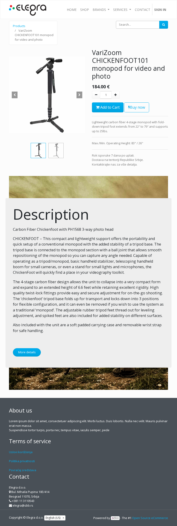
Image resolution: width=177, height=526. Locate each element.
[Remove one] (96, 95)
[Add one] (115, 95)
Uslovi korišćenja (20, 452)
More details (27, 352)
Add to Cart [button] (109, 107)
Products (19, 26)
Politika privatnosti (22, 461)
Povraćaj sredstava (22, 470)
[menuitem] (71, 9)
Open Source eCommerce (150, 518)
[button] (15, 94)
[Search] (163, 25)
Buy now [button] (137, 107)
